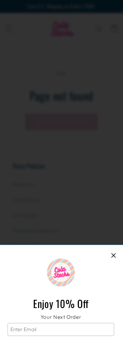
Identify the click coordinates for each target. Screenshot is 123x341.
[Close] (113, 255)
